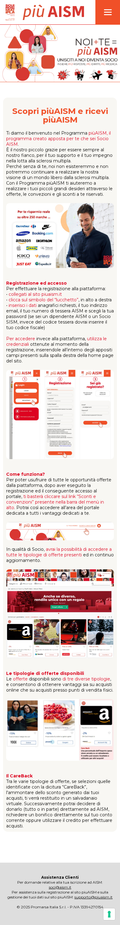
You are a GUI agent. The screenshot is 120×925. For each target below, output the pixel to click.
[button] (107, 12)
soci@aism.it (60, 887)
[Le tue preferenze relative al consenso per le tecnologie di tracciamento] (109, 914)
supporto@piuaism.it (93, 897)
